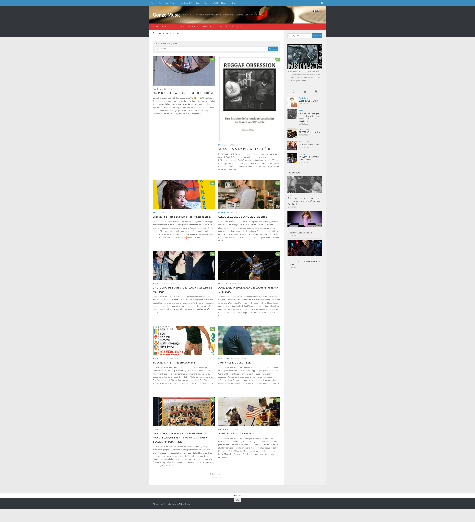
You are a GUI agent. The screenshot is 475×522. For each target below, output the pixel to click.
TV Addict (229, 26)
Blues (198, 3)
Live (220, 26)
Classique (225, 3)
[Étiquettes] (316, 91)
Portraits (181, 26)
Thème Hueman (184, 504)
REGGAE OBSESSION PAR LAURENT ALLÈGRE (244, 149)
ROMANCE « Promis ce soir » (310, 145)
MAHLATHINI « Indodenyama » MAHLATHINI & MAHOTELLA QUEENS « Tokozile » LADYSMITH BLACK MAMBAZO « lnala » (180, 437)
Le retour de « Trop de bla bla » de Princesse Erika (182, 216)
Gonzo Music (167, 15)
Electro (206, 3)
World (215, 3)
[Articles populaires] (304, 91)
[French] (314, 11)
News (172, 26)
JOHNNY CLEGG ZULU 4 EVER (235, 362)
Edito (164, 26)
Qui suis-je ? (241, 26)
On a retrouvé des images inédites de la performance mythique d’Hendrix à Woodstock (304, 201)
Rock (153, 3)
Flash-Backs (193, 26)
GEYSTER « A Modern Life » (309, 132)
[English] (317, 11)
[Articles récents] (293, 91)
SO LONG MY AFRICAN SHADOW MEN (175, 362)
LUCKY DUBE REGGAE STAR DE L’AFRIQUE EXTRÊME (183, 93)
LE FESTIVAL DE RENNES (308, 101)
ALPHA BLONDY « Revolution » (236, 433)
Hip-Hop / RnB (186, 3)
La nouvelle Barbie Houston (299, 232)
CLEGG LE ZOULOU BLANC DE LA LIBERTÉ (242, 216)
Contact (237, 495)
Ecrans (235, 3)
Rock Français (170, 3)
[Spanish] (320, 11)
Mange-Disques (208, 26)
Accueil (156, 26)
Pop (160, 3)
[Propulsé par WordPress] (170, 504)
